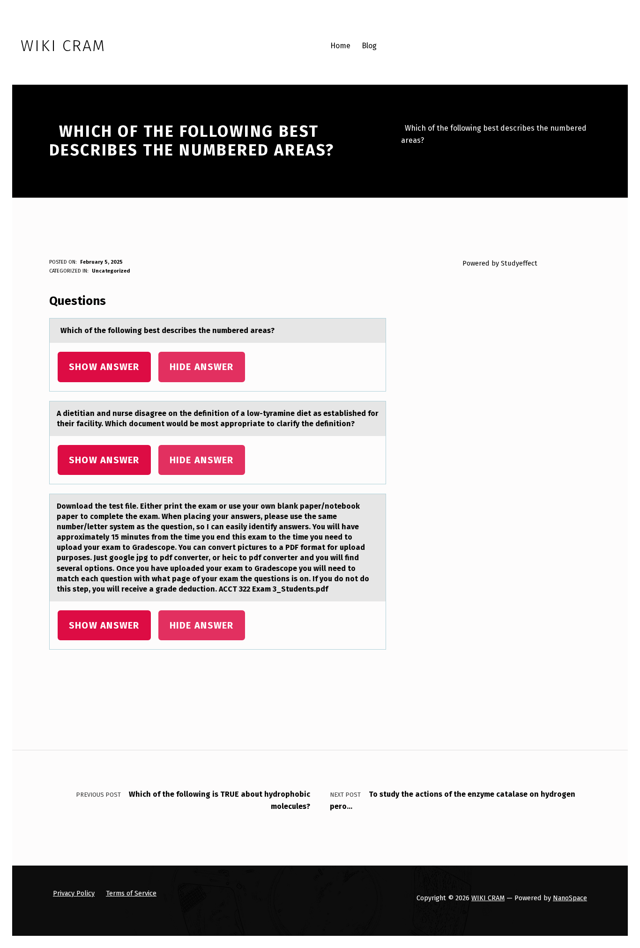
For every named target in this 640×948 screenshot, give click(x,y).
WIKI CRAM (488, 898)
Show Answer (104, 366)
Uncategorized (111, 271)
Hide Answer (202, 366)
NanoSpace (570, 898)
